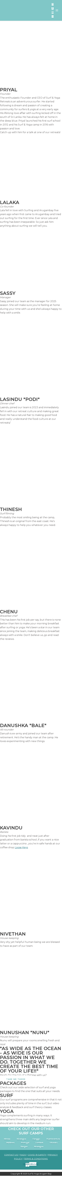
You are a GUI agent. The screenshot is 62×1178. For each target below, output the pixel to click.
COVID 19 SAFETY (37, 1155)
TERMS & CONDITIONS (36, 1159)
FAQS (23, 1155)
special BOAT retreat (22, 13)
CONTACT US (11, 1155)
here (45, 8)
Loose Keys (21, 847)
